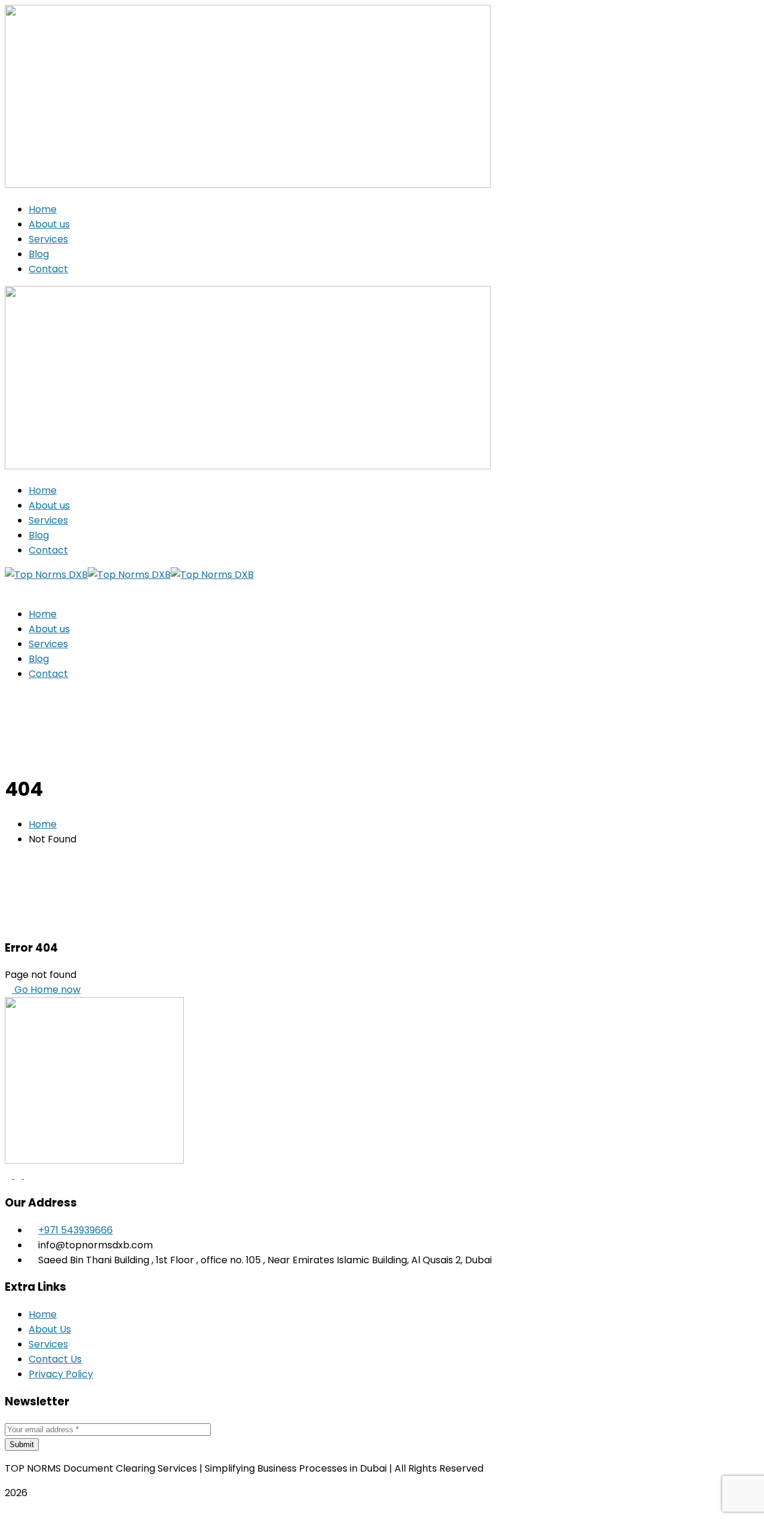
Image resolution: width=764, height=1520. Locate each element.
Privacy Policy (61, 1374)
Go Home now (46, 989)
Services (48, 1344)
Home (43, 824)
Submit (22, 1444)
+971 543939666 (75, 1230)
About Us (50, 1329)
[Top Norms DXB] (46, 574)
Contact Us (55, 1359)
